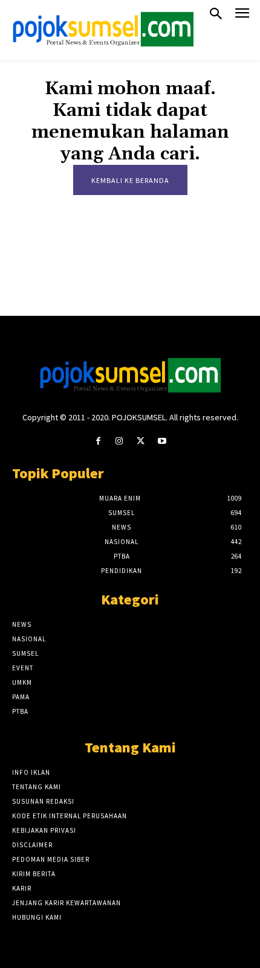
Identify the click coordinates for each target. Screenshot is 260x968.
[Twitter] (140, 441)
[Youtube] (161, 441)
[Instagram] (119, 441)
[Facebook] (98, 441)
